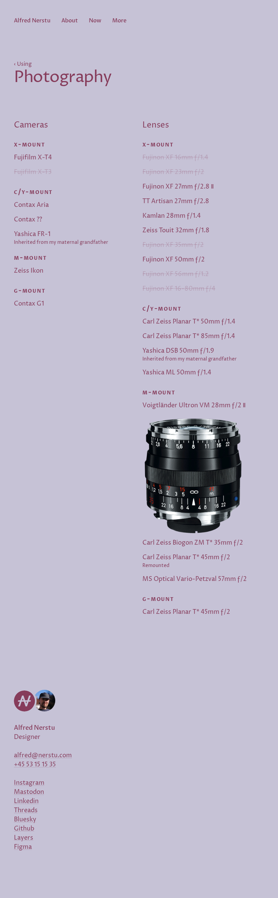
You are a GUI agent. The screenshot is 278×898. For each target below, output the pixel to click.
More (119, 20)
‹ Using (23, 64)
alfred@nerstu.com (43, 755)
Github (24, 828)
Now (95, 20)
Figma (23, 847)
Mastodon (29, 792)
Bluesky (25, 819)
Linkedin (26, 801)
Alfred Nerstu (32, 20)
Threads (26, 810)
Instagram (29, 783)
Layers (23, 838)
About (69, 20)
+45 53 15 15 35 (35, 764)
